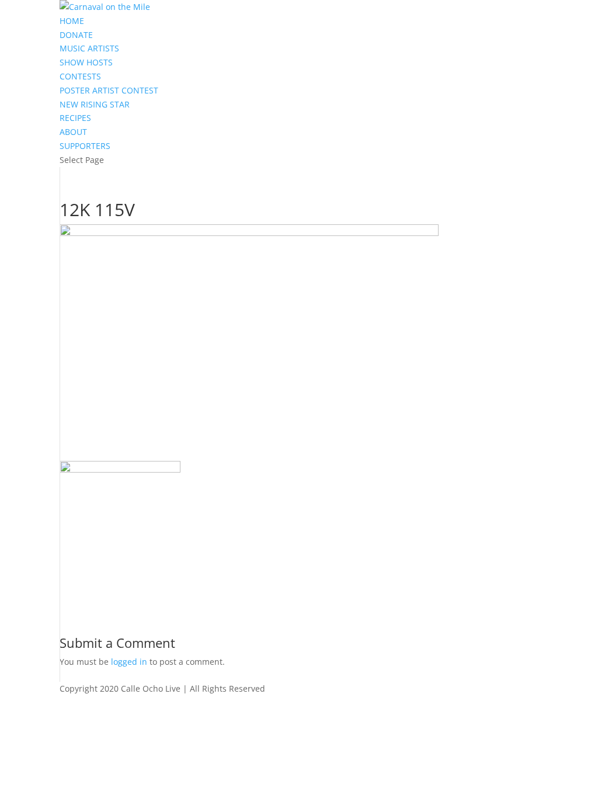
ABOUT (73, 131)
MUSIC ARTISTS (89, 48)
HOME (72, 20)
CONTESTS (80, 76)
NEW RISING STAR (95, 104)
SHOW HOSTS (86, 62)
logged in (129, 661)
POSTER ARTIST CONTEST (109, 90)
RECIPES (75, 117)
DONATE (76, 34)
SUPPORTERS (85, 145)
